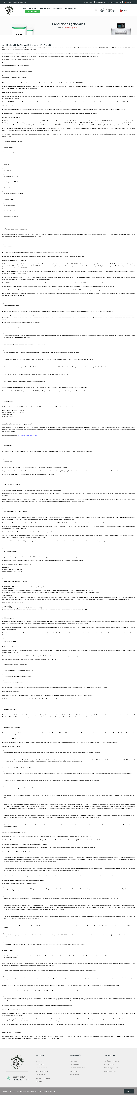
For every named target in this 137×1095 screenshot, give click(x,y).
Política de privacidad (111, 1068)
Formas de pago (109, 1064)
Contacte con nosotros (77, 1068)
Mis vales (39, 1081)
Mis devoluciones (41, 1068)
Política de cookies (110, 1071)
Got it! (129, 1091)
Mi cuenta (39, 1061)
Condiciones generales (111, 1061)
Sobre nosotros (75, 1071)
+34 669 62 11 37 (20, 1079)
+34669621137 (110, 11)
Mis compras (40, 1064)
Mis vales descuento (42, 1071)
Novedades (73, 1061)
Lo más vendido (75, 1064)
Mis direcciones (41, 1075)
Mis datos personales (43, 1078)
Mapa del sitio (74, 1075)
